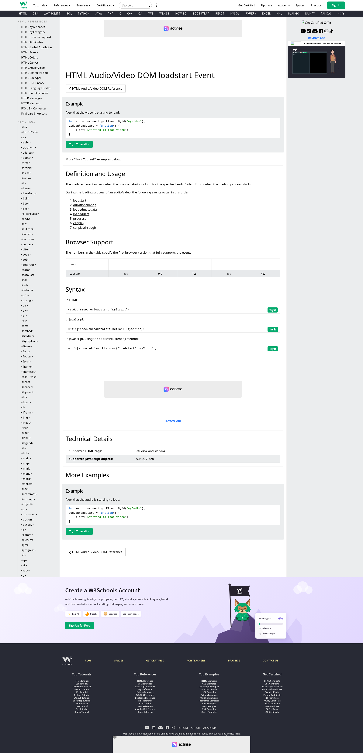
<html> (26, 402)
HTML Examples (209, 680)
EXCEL (266, 13)
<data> (25, 270)
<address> (27, 152)
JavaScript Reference (145, 686)
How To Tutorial (81, 689)
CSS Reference (145, 683)
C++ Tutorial (81, 709)
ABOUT (195, 728)
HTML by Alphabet (33, 27)
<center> (27, 244)
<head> (26, 382)
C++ (130, 13)
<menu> (26, 473)
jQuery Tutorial (81, 712)
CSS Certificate (272, 683)
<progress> (28, 550)
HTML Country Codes (34, 93)
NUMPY (310, 13)
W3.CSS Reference (145, 695)
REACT (219, 13)
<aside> (26, 173)
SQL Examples (209, 692)
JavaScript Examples (209, 686)
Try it (272, 310)
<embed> (27, 331)
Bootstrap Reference (145, 697)
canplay (78, 223)
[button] (148, 5)
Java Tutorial (81, 706)
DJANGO (293, 13)
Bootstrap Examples (209, 700)
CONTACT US (270, 660)
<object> (27, 504)
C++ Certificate (272, 706)
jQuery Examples (209, 712)
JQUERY (250, 13)
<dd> (24, 280)
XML (279, 13)
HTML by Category (33, 32)
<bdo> (25, 203)
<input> (26, 422)
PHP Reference (145, 700)
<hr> (24, 397)
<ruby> (25, 570)
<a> (23, 137)
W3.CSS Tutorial (81, 697)
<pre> (25, 545)
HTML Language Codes (35, 88)
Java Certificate (272, 703)
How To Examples (209, 689)
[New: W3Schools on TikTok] (331, 31)
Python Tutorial (81, 695)
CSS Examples (209, 683)
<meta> (26, 478)
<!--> (24, 127)
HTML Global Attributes (36, 47)
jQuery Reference (145, 712)
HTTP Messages (31, 98)
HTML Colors (29, 57)
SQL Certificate (272, 692)
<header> (27, 387)
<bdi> (25, 198)
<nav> (25, 489)
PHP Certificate (272, 697)
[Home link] (23, 5)
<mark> (26, 468)
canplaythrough (84, 228)
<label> (26, 438)
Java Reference (145, 706)
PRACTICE (234, 660)
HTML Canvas (30, 62)
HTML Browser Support (36, 37)
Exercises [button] (82, 5)
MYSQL (235, 13)
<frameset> (29, 371)
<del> (25, 285)
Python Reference (145, 692)
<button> (27, 229)
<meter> (27, 484)
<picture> (27, 540)
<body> (26, 219)
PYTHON (83, 13)
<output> (27, 524)
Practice (316, 5)
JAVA (98, 13)
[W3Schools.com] (67, 663)
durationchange (84, 205)
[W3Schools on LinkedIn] (308, 31)
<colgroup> (28, 264)
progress (79, 218)
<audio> (26, 178)
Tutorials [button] (39, 5)
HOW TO (181, 13)
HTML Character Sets (35, 73)
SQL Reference (145, 689)
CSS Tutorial (82, 683)
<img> (25, 417)
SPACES (118, 660)
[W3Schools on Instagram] (326, 31)
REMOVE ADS (173, 421)
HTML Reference (145, 680)
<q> (23, 555)
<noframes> (29, 494)
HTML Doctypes (31, 78)
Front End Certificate (272, 689)
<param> (27, 535)
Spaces (300, 5)
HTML (23, 13)
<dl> (24, 315)
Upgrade (266, 5)
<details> (27, 290)
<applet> (27, 157)
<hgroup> (27, 392)
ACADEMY (209, 728)
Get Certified (246, 5)
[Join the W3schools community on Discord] (315, 31)
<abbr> (26, 142)
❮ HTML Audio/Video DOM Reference (95, 88)
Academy (284, 5)
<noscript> (28, 499)
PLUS (88, 660)
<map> (25, 463)
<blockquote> (30, 214)
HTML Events (29, 52)
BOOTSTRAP (200, 13)
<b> (23, 183)
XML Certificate (272, 712)
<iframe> (27, 412)
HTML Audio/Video (33, 67)
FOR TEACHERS (196, 660)
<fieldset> (28, 336)
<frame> (27, 366)
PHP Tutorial (82, 703)
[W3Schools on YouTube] (303, 31)
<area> (25, 163)
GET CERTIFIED (155, 660)
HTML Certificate (272, 680)
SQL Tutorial (82, 692)
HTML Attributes (32, 42)
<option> (27, 519)
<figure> (26, 346)
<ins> (24, 428)
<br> (24, 224)
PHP (111, 13)
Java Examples (209, 706)
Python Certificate (272, 695)
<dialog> (27, 300)
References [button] (61, 5)
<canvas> (27, 234)
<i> (23, 407)
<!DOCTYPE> (29, 132)
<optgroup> (29, 514)
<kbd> (25, 433)
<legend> (27, 443)
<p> (23, 529)
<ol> (24, 509)
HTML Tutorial (81, 680)
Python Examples (209, 695)
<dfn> (25, 295)
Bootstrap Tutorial (81, 700)
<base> (26, 188)
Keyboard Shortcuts (34, 113)
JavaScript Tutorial (81, 686)
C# (140, 13)
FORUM (183, 728)
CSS (35, 13)
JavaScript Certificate (272, 686)
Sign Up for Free (79, 625)
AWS (151, 13)
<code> (26, 254)
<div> (24, 310)
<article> (27, 168)
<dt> (24, 321)
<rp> (24, 560)
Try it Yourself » (79, 144)
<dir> (24, 305)
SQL (69, 13)
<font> (25, 351)
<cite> (25, 249)
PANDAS (326, 13)
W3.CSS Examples (209, 697)
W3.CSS (164, 13)
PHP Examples (209, 703)
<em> (25, 326)
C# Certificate (272, 709)
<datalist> (28, 275)
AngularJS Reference (145, 709)
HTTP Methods (31, 103)
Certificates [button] (104, 5)
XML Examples (209, 709)
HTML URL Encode (33, 83)
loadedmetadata (85, 209)
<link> (25, 453)
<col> (25, 259)
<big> (25, 208)
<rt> (24, 565)
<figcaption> (29, 341)
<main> (26, 458)
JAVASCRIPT (52, 13)
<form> (26, 361)
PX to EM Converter (33, 108)
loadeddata (81, 214)
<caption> (28, 239)
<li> (23, 448)
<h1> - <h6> (29, 377)
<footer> (27, 356)
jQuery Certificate (272, 700)
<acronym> (28, 147)
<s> (23, 575)
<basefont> (28, 193)
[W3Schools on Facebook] (321, 31)
